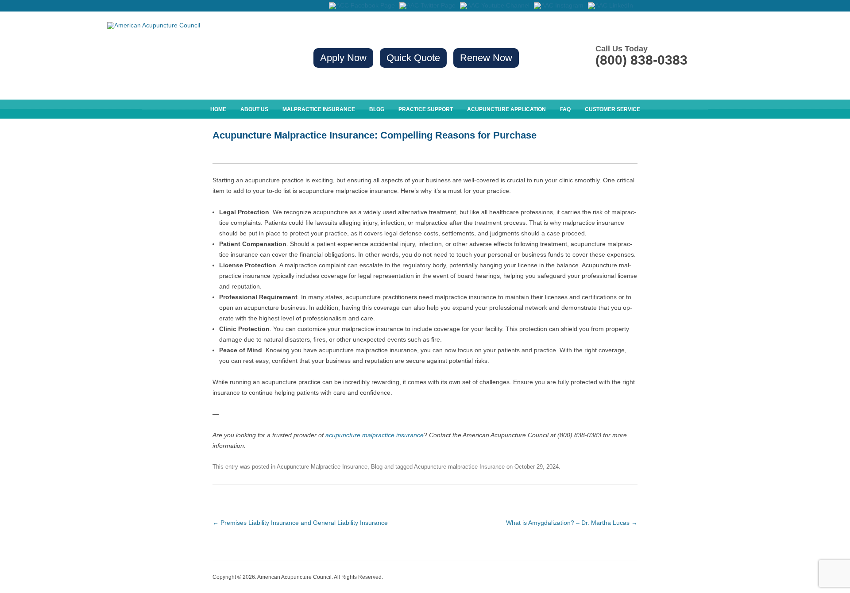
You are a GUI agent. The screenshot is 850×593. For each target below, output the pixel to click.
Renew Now (486, 57)
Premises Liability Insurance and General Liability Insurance (300, 522)
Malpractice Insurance (318, 109)
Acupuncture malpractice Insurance (459, 466)
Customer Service (612, 109)
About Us (254, 109)
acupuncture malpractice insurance (374, 435)
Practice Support (425, 109)
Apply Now (343, 57)
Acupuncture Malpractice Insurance (322, 466)
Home (218, 109)
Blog (376, 109)
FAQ (565, 109)
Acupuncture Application (506, 109)
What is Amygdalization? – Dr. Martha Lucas (572, 522)
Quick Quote (413, 57)
